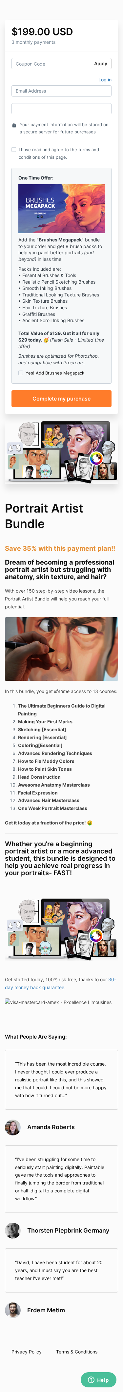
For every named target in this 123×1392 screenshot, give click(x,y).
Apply (100, 63)
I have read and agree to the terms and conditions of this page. (59, 153)
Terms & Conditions (76, 1351)
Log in (105, 79)
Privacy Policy (26, 1351)
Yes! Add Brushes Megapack (55, 373)
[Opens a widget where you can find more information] (98, 1380)
